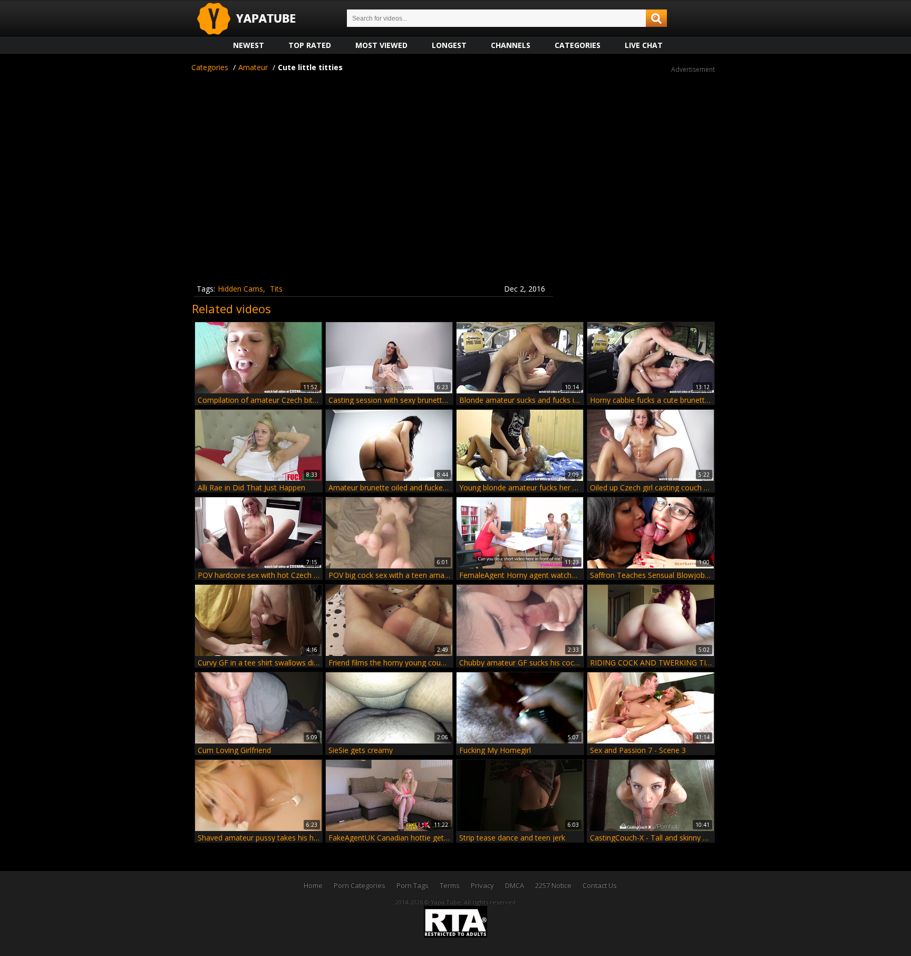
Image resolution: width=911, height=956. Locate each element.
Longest (449, 45)
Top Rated (309, 45)
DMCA (514, 885)
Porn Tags (412, 885)
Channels (510, 45)
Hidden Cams (240, 289)
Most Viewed (381, 45)
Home (313, 885)
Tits (276, 289)
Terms (450, 885)
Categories (577, 45)
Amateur (253, 67)
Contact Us (600, 885)
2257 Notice (553, 885)
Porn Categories (359, 885)
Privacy (482, 885)
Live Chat (644, 45)
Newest (248, 45)
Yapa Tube (255, 19)
